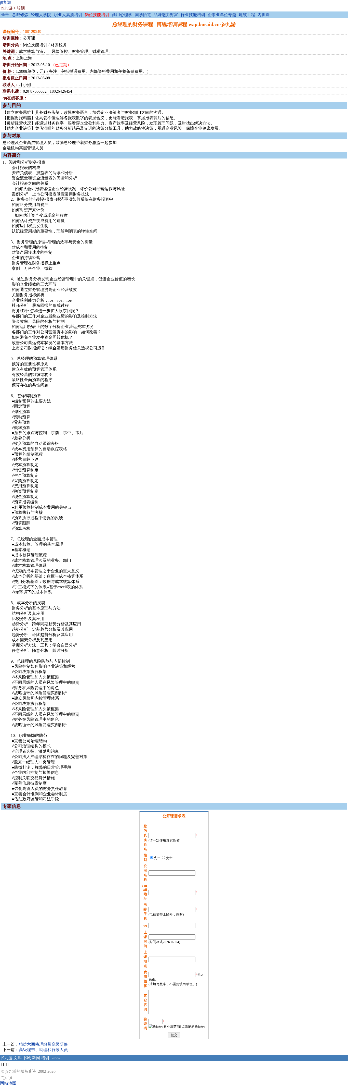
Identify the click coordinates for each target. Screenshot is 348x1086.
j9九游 (5, 2)
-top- (56, 1058)
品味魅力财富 (166, 15)
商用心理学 (122, 15)
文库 (18, 1058)
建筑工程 (247, 15)
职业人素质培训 (68, 15)
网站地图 (8, 1083)
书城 (27, 1058)
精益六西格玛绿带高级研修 (43, 1044)
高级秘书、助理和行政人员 (43, 1049)
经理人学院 (41, 15)
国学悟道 (143, 15)
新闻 (36, 1058)
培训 (21, 8)
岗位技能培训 (97, 15)
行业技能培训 (193, 15)
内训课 (264, 15)
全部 (5, 15)
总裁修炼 (20, 15)
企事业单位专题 (222, 15)
